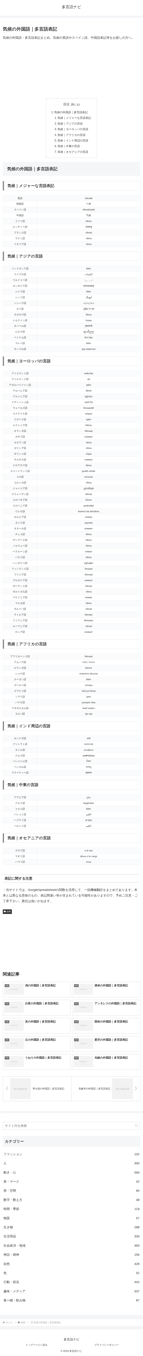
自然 (9, 911)
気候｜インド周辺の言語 (73, 140)
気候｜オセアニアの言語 (73, 151)
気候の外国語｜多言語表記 (71, 112)
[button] (137, 1126)
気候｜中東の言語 (69, 146)
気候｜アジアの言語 (70, 123)
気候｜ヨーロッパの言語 (73, 129)
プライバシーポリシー (106, 1344)
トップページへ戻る (36, 1344)
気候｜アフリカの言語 (71, 134)
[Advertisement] (71, 69)
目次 (66, 104)
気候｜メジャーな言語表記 (74, 117)
